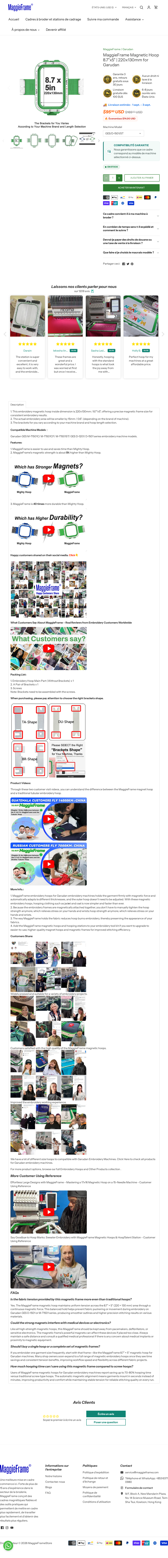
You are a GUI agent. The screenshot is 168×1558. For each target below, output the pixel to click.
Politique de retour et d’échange (95, 1479)
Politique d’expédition (96, 1472)
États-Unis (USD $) (103, 7)
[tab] (17, 404)
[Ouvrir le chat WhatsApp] (8, 1546)
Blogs (48, 1487)
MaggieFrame (111, 49)
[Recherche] (141, 7)
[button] (6, 334)
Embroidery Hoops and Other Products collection (90, 1169)
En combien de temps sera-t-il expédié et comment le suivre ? (128, 228)
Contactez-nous (55, 1481)
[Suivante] (90, 87)
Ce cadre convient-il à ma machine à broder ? (125, 215)
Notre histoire (53, 1476)
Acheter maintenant (131, 187)
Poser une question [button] (106, 1422)
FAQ (48, 1492)
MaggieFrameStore (40, 1543)
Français (127, 7)
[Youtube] (11, 1527)
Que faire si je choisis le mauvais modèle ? (128, 252)
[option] (51, 87)
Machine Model (112, 127)
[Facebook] (2, 1527)
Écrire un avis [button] (106, 1414)
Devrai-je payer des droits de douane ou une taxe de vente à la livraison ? (127, 241)
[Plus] (119, 177)
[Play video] (48, 478)
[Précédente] (13, 87)
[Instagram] (7, 1527)
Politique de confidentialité (92, 1494)
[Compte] (148, 7)
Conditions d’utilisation (97, 1501)
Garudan (128, 49)
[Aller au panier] (156, 7)
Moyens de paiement (95, 1487)
